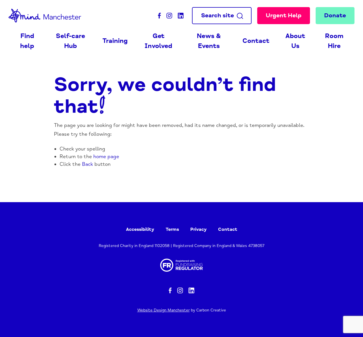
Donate (335, 15)
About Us (295, 41)
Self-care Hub (70, 41)
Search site (217, 15)
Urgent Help (283, 15)
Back (87, 164)
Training (115, 41)
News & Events (209, 41)
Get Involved (158, 41)
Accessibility (140, 229)
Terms (172, 229)
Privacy (198, 229)
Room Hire (334, 41)
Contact (255, 41)
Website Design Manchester (163, 310)
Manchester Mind (47, 15)
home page (106, 156)
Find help (27, 41)
